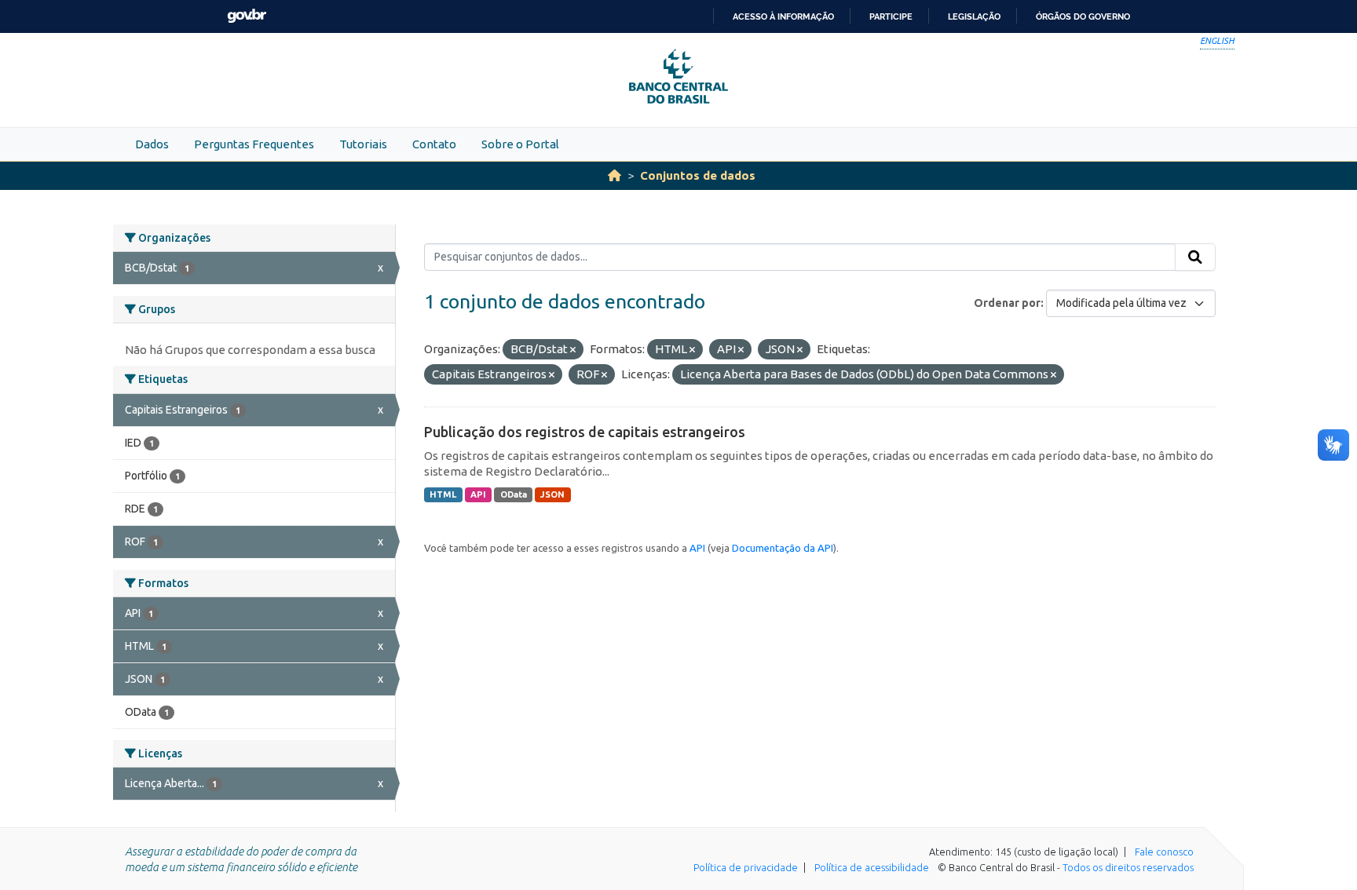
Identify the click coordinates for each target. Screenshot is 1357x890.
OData (513, 494)
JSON (552, 494)
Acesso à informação (783, 16)
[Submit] (1195, 257)
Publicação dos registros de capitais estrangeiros (584, 432)
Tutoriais (363, 144)
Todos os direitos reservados (1128, 867)
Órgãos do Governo (1083, 16)
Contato (434, 144)
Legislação (974, 16)
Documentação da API (782, 547)
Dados (152, 144)
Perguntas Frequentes (254, 144)
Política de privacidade (745, 867)
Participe (891, 16)
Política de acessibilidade (871, 867)
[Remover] (573, 350)
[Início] (614, 175)
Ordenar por (1007, 303)
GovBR (246, 16)
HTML (443, 494)
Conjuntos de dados (697, 175)
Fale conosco (1164, 851)
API (478, 494)
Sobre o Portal (520, 144)
